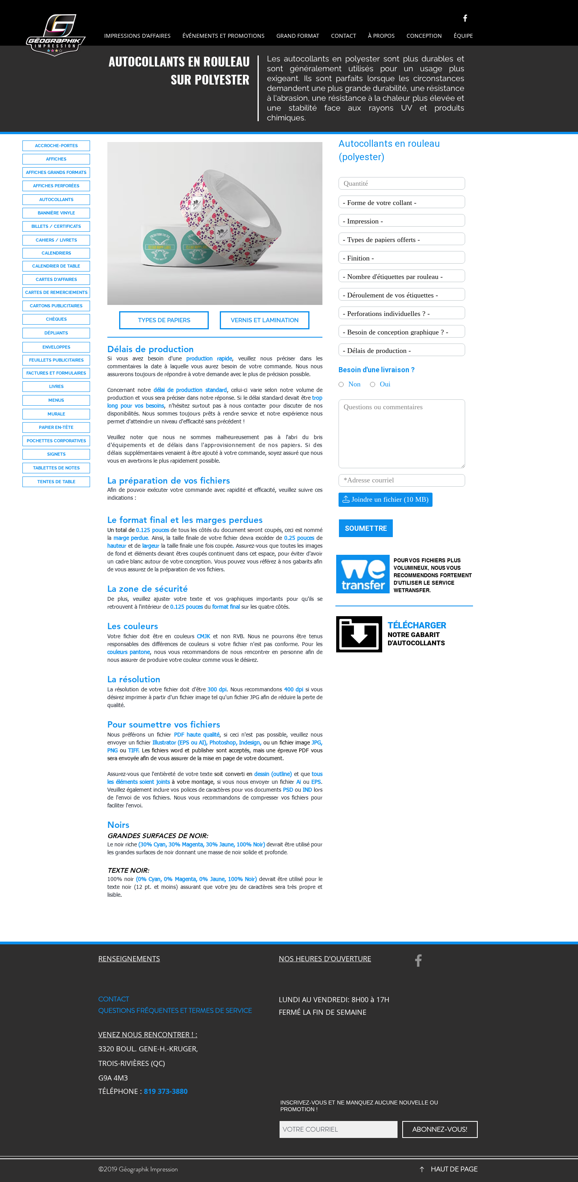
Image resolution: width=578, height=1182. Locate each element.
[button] (164, 320)
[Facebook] (418, 960)
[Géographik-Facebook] (465, 18)
